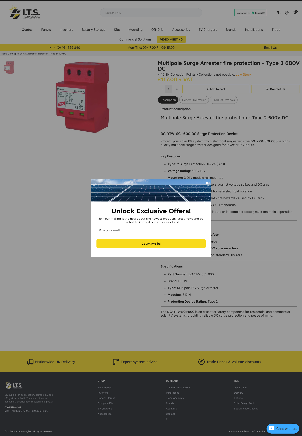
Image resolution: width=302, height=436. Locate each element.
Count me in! (151, 243)
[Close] (207, 183)
